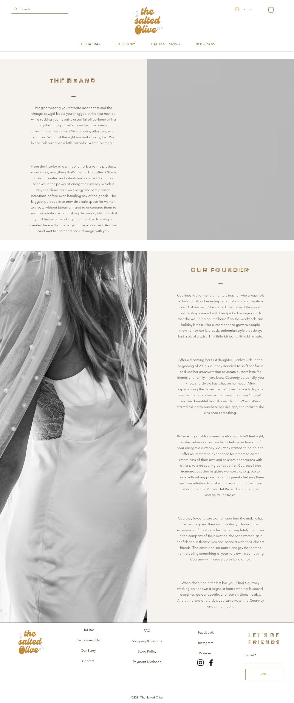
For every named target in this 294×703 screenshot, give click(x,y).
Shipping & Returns (147, 641)
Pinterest (205, 653)
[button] (271, 9)
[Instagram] (200, 662)
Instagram (205, 643)
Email (249, 655)
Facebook (206, 632)
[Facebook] (211, 662)
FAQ (147, 631)
